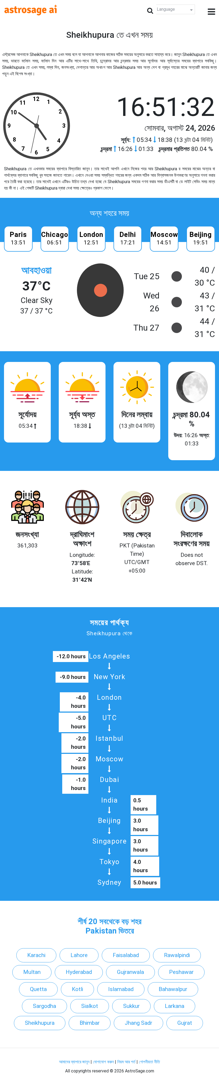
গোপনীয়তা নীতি (149, 1061)
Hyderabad (79, 972)
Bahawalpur (173, 989)
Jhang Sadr (138, 1023)
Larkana (174, 1006)
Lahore (79, 955)
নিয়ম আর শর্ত (126, 1061)
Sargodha (44, 1006)
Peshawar (181, 972)
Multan (32, 972)
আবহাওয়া (36, 270)
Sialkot (89, 1006)
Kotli (77, 989)
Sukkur (131, 1006)
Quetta (38, 989)
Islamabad (121, 989)
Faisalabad (126, 955)
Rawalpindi (177, 955)
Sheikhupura (39, 1023)
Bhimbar (90, 1023)
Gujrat (184, 1023)
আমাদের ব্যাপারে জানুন (74, 1061)
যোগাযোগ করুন (103, 1061)
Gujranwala (130, 972)
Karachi (36, 955)
